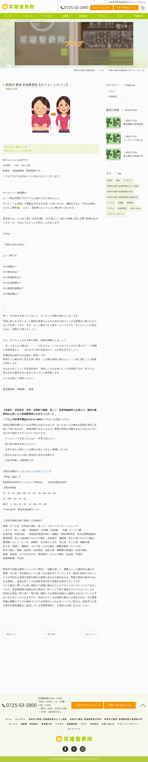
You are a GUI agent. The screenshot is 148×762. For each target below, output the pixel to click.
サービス (110, 203)
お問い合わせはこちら (126, 8)
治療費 (120, 203)
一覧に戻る (51, 634)
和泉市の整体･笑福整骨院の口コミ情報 (122, 186)
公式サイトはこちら (101, 8)
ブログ (111, 91)
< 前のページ (10, 634)
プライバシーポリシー (116, 214)
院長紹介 (130, 203)
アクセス (110, 208)
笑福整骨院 (122, 208)
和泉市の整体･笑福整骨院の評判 (120, 192)
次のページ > (90, 634)
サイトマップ (74, 729)
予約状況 (112, 96)
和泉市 (110, 180)
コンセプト (127, 180)
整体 (118, 180)
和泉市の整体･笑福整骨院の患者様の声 (122, 197)
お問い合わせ (135, 208)
